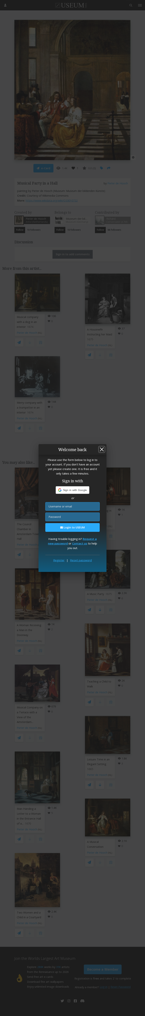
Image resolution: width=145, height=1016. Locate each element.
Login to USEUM (74, 527)
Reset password (81, 560)
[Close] (102, 449)
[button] (72, 490)
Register (59, 560)
